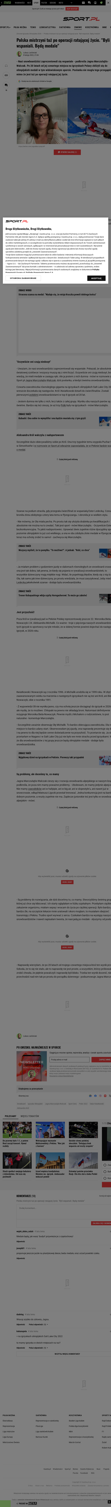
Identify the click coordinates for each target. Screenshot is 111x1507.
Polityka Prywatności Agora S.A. (40, 272)
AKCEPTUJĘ (96, 278)
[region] (55, 250)
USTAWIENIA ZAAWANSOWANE (23, 278)
